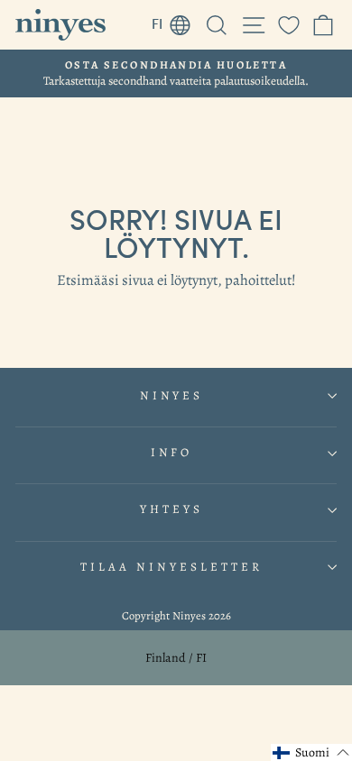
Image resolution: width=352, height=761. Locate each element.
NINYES (172, 396)
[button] (311, 752)
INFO (172, 453)
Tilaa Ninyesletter (171, 567)
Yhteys (171, 509)
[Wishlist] (289, 24)
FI (176, 20)
